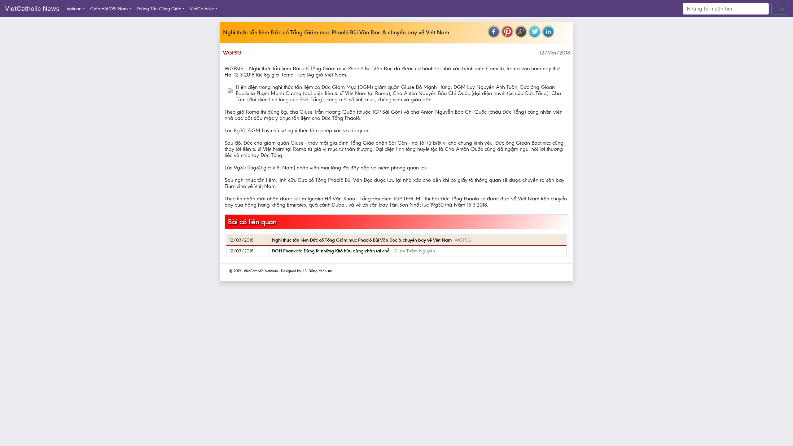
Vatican (74, 8)
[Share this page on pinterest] (507, 31)
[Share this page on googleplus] (521, 31)
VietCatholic (202, 8)
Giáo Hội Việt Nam (109, 8)
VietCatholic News (32, 8)
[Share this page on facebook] (494, 31)
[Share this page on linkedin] (548, 31)
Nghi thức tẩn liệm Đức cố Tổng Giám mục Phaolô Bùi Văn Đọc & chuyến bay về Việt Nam (362, 240)
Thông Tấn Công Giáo (159, 8)
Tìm (779, 9)
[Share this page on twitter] (534, 31)
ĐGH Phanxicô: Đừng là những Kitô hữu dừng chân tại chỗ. (331, 251)
